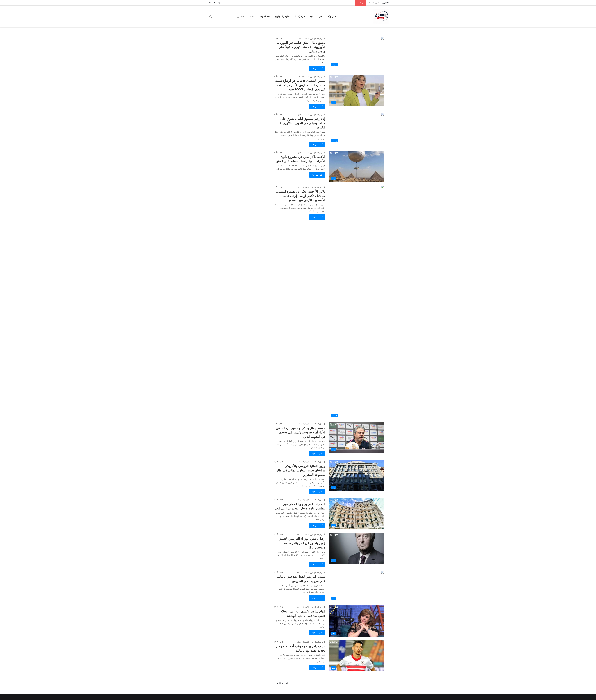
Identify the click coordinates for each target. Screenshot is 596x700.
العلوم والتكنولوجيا (282, 16)
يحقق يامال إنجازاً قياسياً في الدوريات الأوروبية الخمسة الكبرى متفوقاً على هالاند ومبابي (300, 47)
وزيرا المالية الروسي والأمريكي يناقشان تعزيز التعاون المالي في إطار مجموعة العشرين (301, 470)
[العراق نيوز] (381, 16)
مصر (321, 16)
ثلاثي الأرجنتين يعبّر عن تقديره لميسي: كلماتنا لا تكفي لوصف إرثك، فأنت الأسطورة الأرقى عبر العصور (300, 196)
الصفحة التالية (283, 683)
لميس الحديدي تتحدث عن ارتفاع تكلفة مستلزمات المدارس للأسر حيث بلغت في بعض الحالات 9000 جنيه (300, 85)
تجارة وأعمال (299, 16)
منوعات (252, 16)
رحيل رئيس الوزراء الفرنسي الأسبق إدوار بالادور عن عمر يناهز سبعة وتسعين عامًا (302, 543)
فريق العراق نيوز (317, 38)
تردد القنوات (265, 16)
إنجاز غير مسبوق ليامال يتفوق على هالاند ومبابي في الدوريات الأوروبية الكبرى (302, 123)
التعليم (312, 16)
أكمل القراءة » (317, 68)
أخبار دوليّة (332, 16)
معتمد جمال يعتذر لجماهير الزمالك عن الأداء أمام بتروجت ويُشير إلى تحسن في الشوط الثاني (300, 432)
